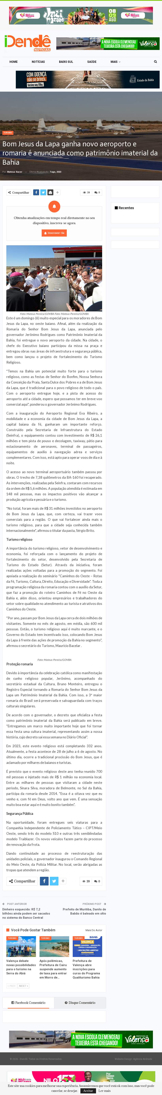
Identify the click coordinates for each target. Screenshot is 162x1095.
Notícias (38, 61)
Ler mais (105, 1090)
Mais (114, 61)
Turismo (8, 133)
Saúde (91, 61)
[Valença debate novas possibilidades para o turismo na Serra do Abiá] (21, 946)
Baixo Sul (66, 61)
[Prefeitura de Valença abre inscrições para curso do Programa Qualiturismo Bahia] (87, 946)
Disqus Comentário (82, 1003)
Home (13, 61)
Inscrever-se (56, 232)
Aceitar (88, 1091)
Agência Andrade (142, 1059)
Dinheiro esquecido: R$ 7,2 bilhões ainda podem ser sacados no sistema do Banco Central (26, 913)
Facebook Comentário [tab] (30, 1003)
